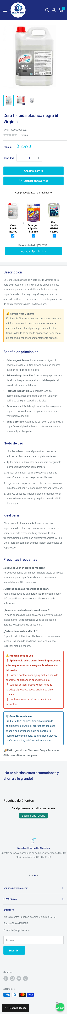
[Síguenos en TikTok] (25, 978)
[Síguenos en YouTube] (18, 978)
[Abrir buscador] (47, 10)
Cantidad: (8, 157)
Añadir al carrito (33, 170)
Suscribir (14, 950)
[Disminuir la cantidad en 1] (20, 158)
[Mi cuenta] (53, 10)
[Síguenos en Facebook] (5, 978)
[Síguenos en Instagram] (12, 978)
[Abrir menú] (5, 10)
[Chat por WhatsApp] (60, 1007)
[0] (61, 10)
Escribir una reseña (33, 815)
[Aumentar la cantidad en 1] (38, 158)
